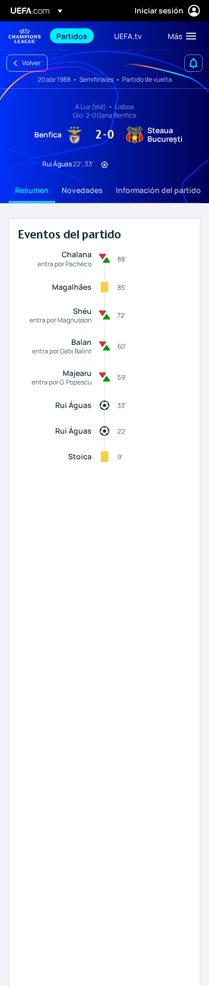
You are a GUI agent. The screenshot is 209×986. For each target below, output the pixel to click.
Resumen (32, 190)
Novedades (82, 190)
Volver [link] (31, 62)
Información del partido (158, 190)
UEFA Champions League (25, 36)
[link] (71, 36)
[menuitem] (76, 36)
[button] (179, 36)
